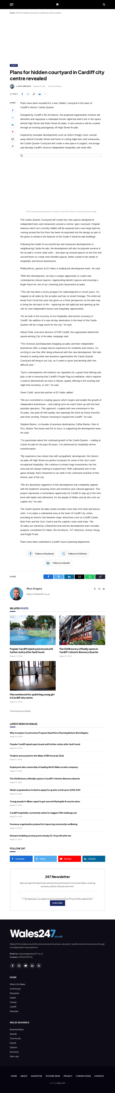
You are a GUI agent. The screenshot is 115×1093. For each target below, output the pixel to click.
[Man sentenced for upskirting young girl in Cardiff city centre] (33, 676)
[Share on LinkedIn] (39, 93)
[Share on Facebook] (22, 93)
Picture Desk (53, 1076)
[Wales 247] (57, 4)
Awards (13, 1034)
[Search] (103, 4)
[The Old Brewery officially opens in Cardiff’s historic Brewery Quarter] (82, 630)
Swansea (14, 1011)
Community (15, 988)
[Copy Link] (33, 93)
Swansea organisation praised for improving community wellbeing (43, 824)
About (23, 1076)
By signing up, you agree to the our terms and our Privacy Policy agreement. (58, 898)
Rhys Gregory (24, 86)
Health (13, 997)
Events (13, 1043)
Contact (99, 1076)
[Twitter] (12, 117)
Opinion (13, 1047)
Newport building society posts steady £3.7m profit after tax (40, 835)
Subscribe (57, 903)
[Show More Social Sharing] (45, 93)
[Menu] (11, 4)
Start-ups (14, 1056)
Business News (17, 1029)
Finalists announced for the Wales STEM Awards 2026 (37, 755)
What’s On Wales (17, 984)
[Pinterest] (12, 132)
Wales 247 (61, 1083)
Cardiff (14, 65)
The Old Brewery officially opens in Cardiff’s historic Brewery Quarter (78, 650)
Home (12, 13)
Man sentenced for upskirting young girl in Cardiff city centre (32, 696)
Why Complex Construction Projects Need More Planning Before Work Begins (49, 732)
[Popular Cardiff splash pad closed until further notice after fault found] (33, 630)
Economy (14, 1052)
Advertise (36, 1076)
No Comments (56, 86)
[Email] (12, 139)
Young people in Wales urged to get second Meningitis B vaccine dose (45, 801)
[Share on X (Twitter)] (28, 93)
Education (14, 993)
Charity (13, 1002)
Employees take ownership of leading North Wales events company (44, 767)
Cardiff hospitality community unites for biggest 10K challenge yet (43, 812)
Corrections (83, 1076)
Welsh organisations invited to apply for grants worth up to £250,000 (45, 790)
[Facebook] (12, 110)
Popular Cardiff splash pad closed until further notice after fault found (31, 650)
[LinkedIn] (12, 124)
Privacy (68, 1076)
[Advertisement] (57, 38)
